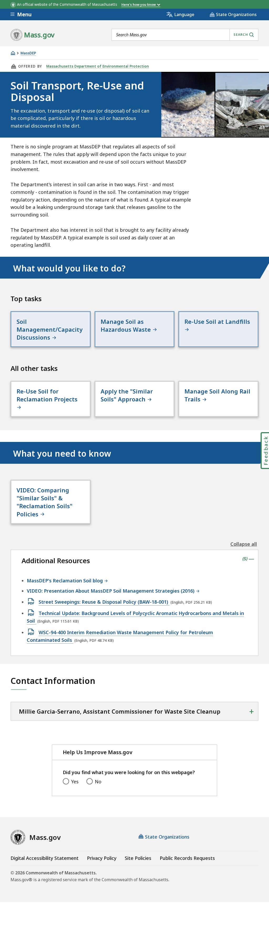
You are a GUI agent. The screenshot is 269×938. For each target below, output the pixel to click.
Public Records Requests (187, 858)
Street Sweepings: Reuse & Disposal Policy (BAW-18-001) (104, 602)
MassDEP (28, 53)
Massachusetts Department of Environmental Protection (97, 66)
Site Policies (138, 858)
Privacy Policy (101, 858)
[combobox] (184, 35)
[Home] (13, 53)
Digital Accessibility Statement (45, 858)
